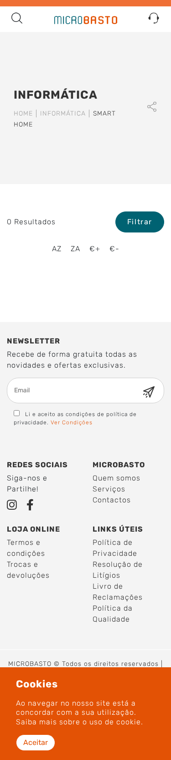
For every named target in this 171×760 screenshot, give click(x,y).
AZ (57, 248)
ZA (75, 248)
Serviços (109, 489)
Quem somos (116, 478)
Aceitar (35, 742)
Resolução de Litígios (118, 570)
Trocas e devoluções (28, 570)
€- (114, 248)
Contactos (112, 500)
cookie (128, 722)
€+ (94, 248)
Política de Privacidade (115, 548)
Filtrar (139, 221)
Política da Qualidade (113, 613)
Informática (63, 113)
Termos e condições (26, 548)
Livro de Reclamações (118, 592)
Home (23, 113)
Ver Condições (72, 422)
